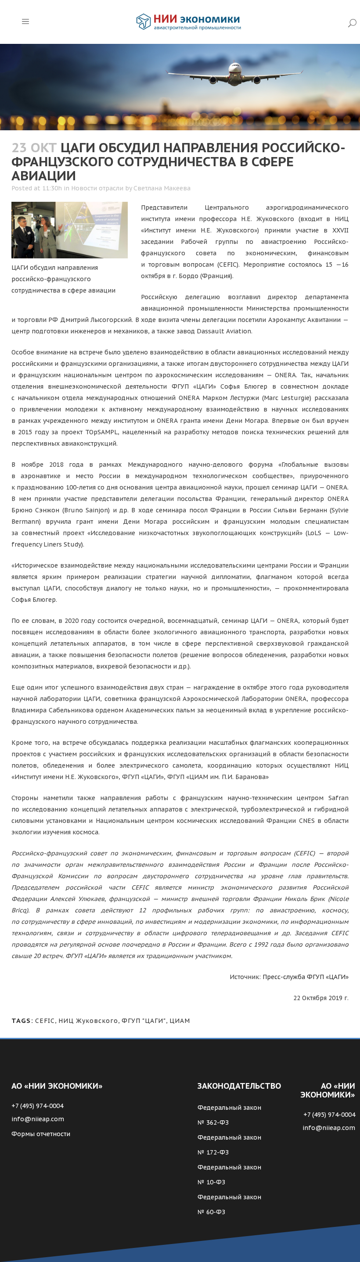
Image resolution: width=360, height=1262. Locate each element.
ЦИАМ (179, 1021)
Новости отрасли (97, 188)
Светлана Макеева (162, 188)
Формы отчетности (40, 1134)
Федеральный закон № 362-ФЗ (229, 1115)
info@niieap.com (37, 1119)
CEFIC (45, 1021)
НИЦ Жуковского (88, 1021)
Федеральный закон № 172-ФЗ (229, 1144)
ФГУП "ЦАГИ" (144, 1021)
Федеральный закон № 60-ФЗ (229, 1204)
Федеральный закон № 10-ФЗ (229, 1174)
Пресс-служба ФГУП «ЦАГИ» (306, 977)
